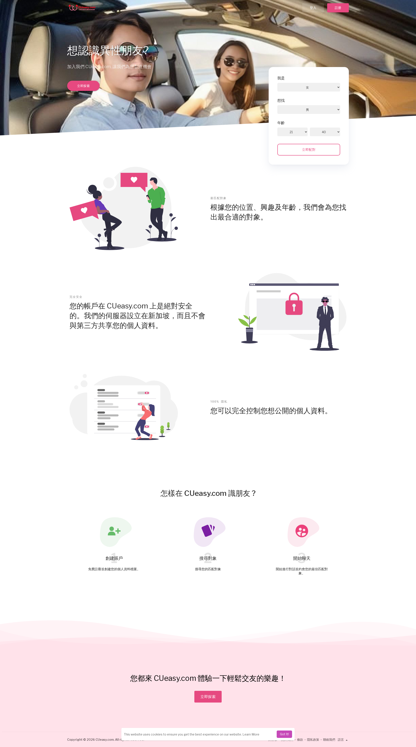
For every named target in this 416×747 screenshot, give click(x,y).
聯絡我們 (329, 739)
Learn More (250, 734)
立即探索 (83, 86)
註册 (338, 8)
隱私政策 (313, 739)
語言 (341, 739)
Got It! (284, 734)
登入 (313, 8)
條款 (300, 739)
